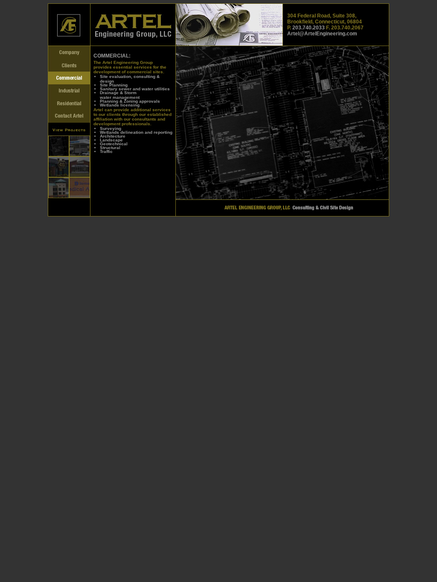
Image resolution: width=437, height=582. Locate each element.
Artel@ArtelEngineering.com (322, 34)
